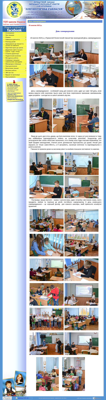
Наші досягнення (11, 66)
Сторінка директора (12, 53)
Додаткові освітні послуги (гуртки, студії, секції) (13, 50)
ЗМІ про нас (9, 72)
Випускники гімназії (12, 68)
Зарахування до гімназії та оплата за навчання (14, 44)
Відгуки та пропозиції (12, 75)
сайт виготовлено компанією (84, 398)
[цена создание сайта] (98, 398)
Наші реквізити (10, 77)
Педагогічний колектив (13, 56)
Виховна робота (10, 70)
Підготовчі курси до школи (14, 47)
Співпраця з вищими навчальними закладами (13, 61)
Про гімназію (9, 35)
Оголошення (9, 33)
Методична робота (11, 58)
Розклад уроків (10, 41)
